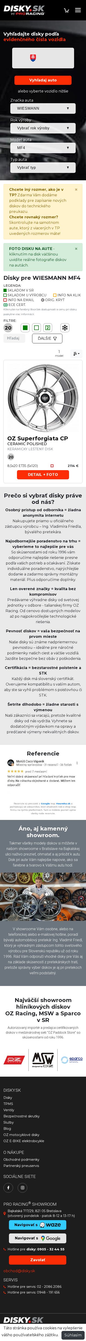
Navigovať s (27, 1238)
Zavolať (37, 1260)
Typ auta (18, 159)
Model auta (20, 140)
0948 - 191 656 (48, 1292)
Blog (7, 1129)
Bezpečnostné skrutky (21, 1116)
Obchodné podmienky (21, 1160)
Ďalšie (44, 338)
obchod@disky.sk (19, 1271)
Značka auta (21, 100)
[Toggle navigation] (78, 10)
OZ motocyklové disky (21, 1135)
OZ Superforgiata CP (37, 438)
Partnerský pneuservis (21, 1166)
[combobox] (76, 354)
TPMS (8, 1104)
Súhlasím (73, 1335)
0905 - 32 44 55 (50, 1249)
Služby (8, 1122)
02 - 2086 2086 (49, 1287)
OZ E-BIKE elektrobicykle (23, 1141)
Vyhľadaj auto (43, 80)
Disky (7, 1098)
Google (45, 803)
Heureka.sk (63, 803)
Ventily (8, 1110)
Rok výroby (20, 120)
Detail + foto (43, 474)
